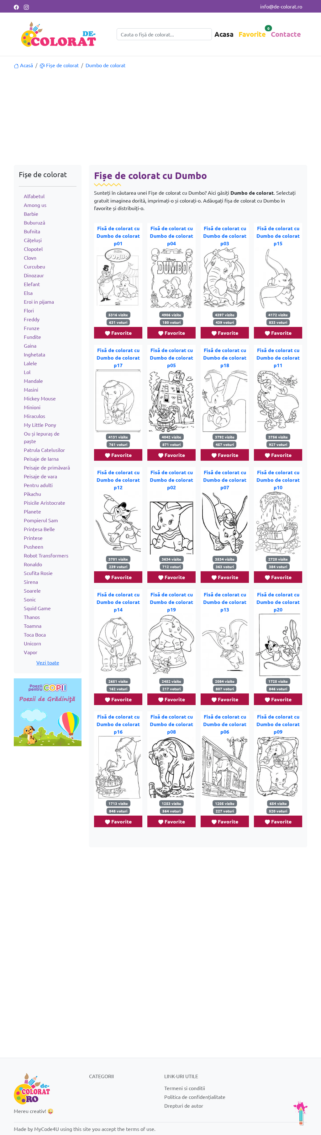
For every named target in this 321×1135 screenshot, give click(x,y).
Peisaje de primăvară (47, 467)
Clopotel (33, 249)
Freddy (31, 319)
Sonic (30, 599)
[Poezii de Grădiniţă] (48, 711)
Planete (32, 511)
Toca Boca (35, 634)
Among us (35, 205)
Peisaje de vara (40, 476)
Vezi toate (47, 662)
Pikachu (32, 494)
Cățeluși (33, 240)
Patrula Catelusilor (44, 450)
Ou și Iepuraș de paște (42, 437)
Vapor (30, 652)
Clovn (30, 257)
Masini (31, 389)
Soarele (32, 590)
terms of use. (140, 1129)
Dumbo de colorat (105, 65)
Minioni (32, 407)
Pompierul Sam (41, 520)
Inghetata (34, 354)
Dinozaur (34, 275)
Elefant (32, 284)
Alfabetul (34, 196)
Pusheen (33, 546)
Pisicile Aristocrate (44, 502)
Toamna (32, 625)
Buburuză (34, 222)
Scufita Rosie (38, 573)
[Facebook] (16, 6)
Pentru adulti (38, 485)
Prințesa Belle (39, 529)
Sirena (31, 581)
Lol (27, 372)
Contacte (286, 34)
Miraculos (34, 416)
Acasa (224, 34)
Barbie (31, 213)
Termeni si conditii (184, 1088)
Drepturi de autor (183, 1105)
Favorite (252, 34)
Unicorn (32, 643)
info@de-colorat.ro (281, 6)
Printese (33, 538)
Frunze (31, 328)
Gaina (30, 345)
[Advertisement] (160, 118)
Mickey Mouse (40, 398)
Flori (29, 310)
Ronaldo (33, 564)
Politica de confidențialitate (194, 1097)
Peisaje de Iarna (41, 458)
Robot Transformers (46, 555)
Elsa (28, 293)
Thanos (32, 617)
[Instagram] (26, 6)
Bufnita (32, 231)
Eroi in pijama (39, 301)
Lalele (30, 363)
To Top (300, 1113)
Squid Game (37, 608)
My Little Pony (40, 424)
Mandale (33, 380)
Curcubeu (34, 266)
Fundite (32, 337)
